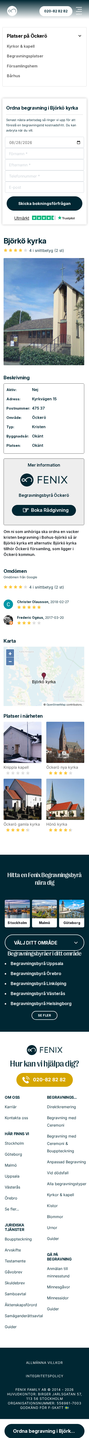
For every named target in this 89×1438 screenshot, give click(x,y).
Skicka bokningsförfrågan (44, 203)
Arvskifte (13, 1250)
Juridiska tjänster (14, 1227)
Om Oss (12, 1097)
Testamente (15, 1261)
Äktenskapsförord (21, 1304)
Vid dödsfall (58, 1172)
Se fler (44, 1015)
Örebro (11, 1198)
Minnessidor (58, 1298)
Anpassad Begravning (66, 1161)
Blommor (55, 1216)
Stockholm (14, 1143)
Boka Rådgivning (50, 510)
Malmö (11, 1165)
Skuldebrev (15, 1282)
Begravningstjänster (62, 1097)
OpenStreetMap (56, 704)
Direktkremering (61, 1106)
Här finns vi (17, 1134)
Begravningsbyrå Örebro (36, 973)
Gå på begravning (59, 1256)
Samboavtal (15, 1293)
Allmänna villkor (44, 1363)
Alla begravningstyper (66, 1183)
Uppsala (12, 1176)
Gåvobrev (13, 1272)
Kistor (52, 1205)
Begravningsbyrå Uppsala (37, 963)
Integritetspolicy (44, 1376)
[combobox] (44, 942)
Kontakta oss (16, 1117)
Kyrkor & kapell (60, 1194)
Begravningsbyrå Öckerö (44, 495)
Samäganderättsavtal (24, 1315)
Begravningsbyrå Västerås (38, 993)
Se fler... (12, 1209)
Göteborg (13, 1154)
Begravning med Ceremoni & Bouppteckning (61, 1143)
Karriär (11, 1106)
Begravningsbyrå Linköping (38, 983)
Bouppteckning (18, 1239)
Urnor (52, 1227)
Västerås (12, 1187)
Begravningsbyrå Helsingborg (41, 1003)
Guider (53, 1238)
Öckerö (39, 417)
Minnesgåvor (58, 1287)
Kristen (39, 426)
